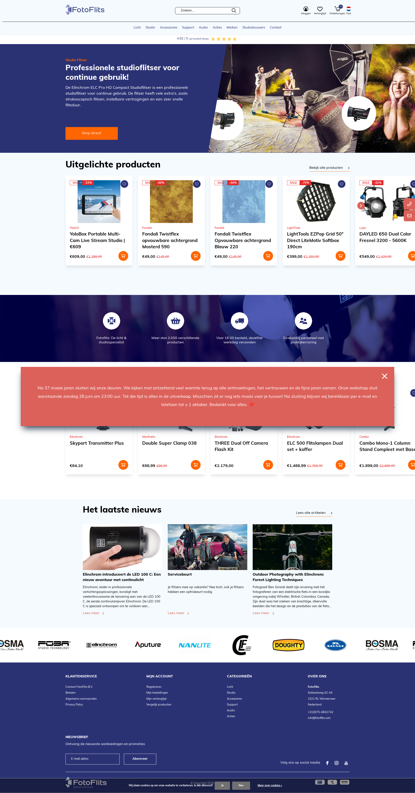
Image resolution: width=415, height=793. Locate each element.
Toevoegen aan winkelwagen (123, 256)
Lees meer (91, 613)
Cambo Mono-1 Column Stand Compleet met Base (315, 446)
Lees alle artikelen (311, 513)
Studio (150, 27)
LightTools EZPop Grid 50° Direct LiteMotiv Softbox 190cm (243, 240)
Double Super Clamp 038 (97, 443)
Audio (203, 27)
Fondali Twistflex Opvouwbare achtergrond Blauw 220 (170, 240)
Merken (232, 27)
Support (188, 27)
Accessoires (168, 27)
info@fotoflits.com (319, 718)
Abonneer (140, 759)
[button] (216, 149)
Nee (241, 785)
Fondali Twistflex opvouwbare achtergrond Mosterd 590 (97, 240)
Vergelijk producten (158, 704)
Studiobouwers (253, 27)
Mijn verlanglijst (156, 698)
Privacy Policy (74, 704)
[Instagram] (336, 763)
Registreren (153, 687)
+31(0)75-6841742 (320, 712)
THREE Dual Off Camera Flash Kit (169, 446)
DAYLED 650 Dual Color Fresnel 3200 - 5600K (313, 237)
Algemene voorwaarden (81, 698)
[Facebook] (327, 763)
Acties (217, 27)
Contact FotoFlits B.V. (79, 687)
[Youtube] (346, 763)
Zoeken (234, 10)
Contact (275, 27)
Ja (222, 785)
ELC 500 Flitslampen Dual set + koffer (242, 446)
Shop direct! (92, 133)
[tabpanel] (329, 168)
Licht (137, 27)
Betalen (70, 692)
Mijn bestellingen (157, 692)
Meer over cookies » (270, 785)
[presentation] (361, 205)
